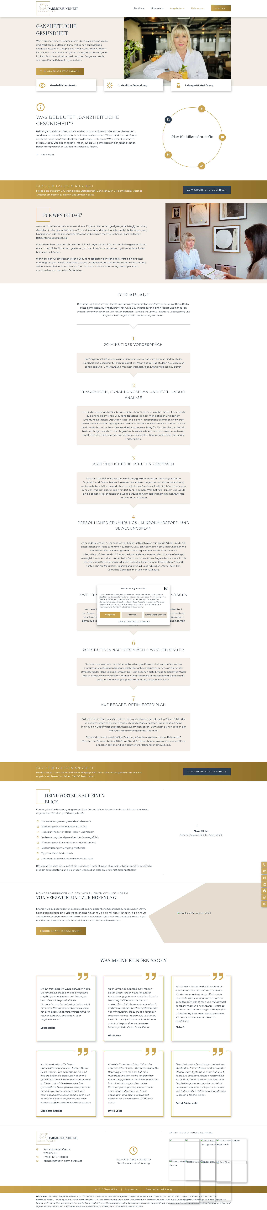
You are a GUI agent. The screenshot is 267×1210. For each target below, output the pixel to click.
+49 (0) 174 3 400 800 (56, 1157)
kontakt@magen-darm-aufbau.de (63, 1160)
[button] (166, 588)
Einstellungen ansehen (155, 615)
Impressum (145, 621)
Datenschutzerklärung (128, 621)
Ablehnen (132, 615)
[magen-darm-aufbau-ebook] (194, 913)
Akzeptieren (110, 615)
